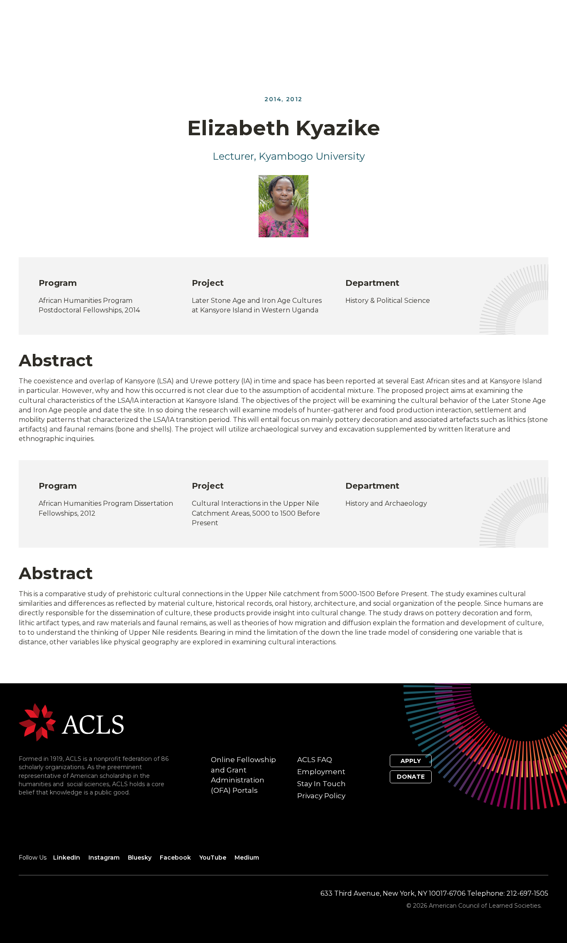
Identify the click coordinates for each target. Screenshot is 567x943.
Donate (411, 776)
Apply (411, 761)
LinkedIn (66, 857)
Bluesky (140, 857)
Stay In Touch (321, 784)
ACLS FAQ (314, 759)
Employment (321, 772)
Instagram (104, 857)
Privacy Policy (321, 796)
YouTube (212, 857)
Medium (247, 857)
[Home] (71, 722)
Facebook (175, 857)
